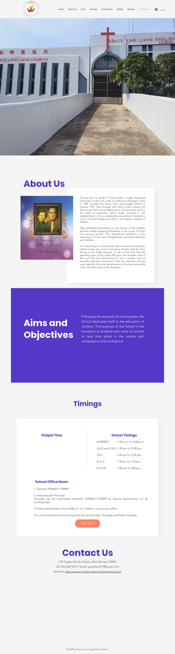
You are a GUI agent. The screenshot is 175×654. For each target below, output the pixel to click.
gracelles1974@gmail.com (103, 566)
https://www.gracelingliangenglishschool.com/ (93, 571)
